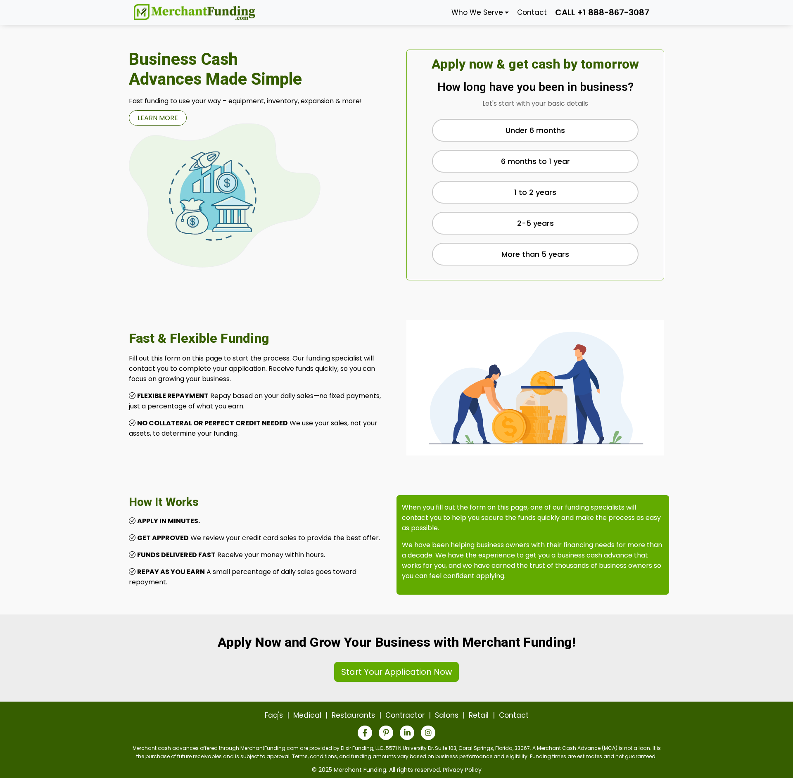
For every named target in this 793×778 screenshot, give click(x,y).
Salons (446, 715)
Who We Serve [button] (477, 12)
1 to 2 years (535, 192)
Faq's (274, 715)
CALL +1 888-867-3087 (602, 12)
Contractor (405, 715)
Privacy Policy (462, 770)
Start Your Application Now (396, 672)
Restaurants (353, 715)
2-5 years (535, 223)
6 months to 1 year (535, 161)
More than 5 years (535, 254)
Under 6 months (535, 130)
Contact (532, 12)
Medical (307, 715)
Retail (479, 715)
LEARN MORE (158, 118)
